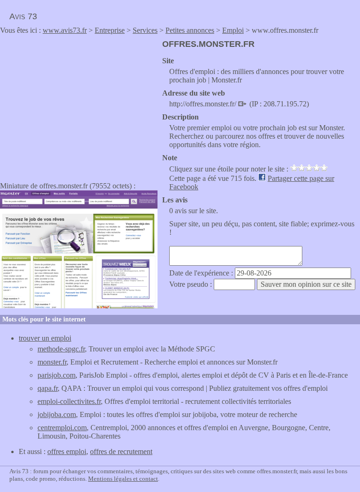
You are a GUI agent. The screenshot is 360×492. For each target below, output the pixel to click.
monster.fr (52, 362)
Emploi (233, 30)
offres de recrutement (121, 451)
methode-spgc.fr (61, 349)
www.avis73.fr (65, 30)
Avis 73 (23, 16)
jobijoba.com (57, 414)
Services (145, 30)
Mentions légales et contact (123, 478)
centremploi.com (62, 428)
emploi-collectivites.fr (69, 401)
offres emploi (66, 451)
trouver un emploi (45, 338)
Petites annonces (189, 30)
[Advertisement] (79, 105)
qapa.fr (48, 388)
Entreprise (110, 30)
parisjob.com (56, 375)
